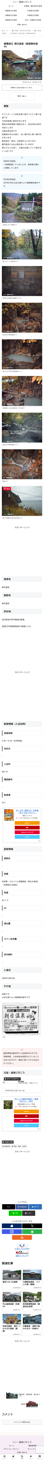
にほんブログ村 (21, 1249)
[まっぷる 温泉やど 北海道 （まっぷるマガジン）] (9, 815)
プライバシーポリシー (11, 1449)
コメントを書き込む (22, 1422)
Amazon (27, 823)
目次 (19, 96)
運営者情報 (32, 1446)
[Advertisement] (22, 551)
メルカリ (27, 836)
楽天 (27, 827)
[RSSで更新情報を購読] (22, 1237)
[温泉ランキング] (22, 1252)
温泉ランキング (21, 1256)
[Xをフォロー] (32, 1225)
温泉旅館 (7, 1146)
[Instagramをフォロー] (12, 1231)
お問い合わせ (22, 1452)
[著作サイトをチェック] (12, 1225)
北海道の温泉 (8, 1142)
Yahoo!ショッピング (27, 832)
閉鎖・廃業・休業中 (20, 1146)
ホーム (11, 1446)
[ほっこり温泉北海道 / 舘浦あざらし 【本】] (8, 1105)
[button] (28, 1213)
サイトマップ (32, 1449)
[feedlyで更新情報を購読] (32, 1231)
